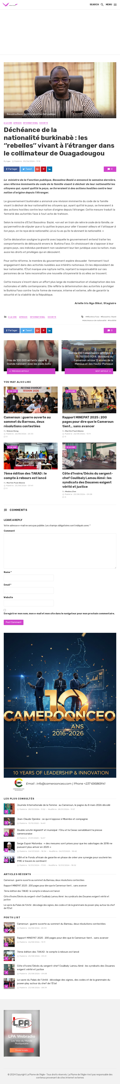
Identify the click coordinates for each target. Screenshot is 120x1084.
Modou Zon (70, 491)
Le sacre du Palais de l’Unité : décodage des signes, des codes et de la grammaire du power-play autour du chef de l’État (59, 907)
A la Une (8, 123)
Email (7, 585)
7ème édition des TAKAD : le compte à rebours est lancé (25, 476)
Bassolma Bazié (109, 317)
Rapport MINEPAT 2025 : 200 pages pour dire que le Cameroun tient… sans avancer (88, 421)
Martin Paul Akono (74, 431)
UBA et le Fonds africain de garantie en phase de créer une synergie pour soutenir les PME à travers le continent (64, 859)
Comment (9, 531)
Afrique (17, 123)
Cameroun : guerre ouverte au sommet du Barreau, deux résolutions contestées (27, 421)
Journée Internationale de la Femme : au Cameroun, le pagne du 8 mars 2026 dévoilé (63, 805)
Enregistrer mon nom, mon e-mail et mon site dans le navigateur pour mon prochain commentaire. (59, 613)
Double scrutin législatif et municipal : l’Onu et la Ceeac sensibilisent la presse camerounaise (59, 832)
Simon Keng (12, 431)
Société (43, 123)
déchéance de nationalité (95, 320)
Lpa (8, 161)
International (30, 123)
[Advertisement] (60, 32)
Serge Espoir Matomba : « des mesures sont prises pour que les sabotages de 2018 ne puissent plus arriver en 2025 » (64, 845)
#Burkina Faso (93, 317)
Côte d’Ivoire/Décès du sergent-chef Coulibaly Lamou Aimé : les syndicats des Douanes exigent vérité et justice (87, 480)
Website (8, 597)
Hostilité (112, 320)
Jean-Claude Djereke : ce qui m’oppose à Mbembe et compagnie (52, 819)
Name (8, 572)
